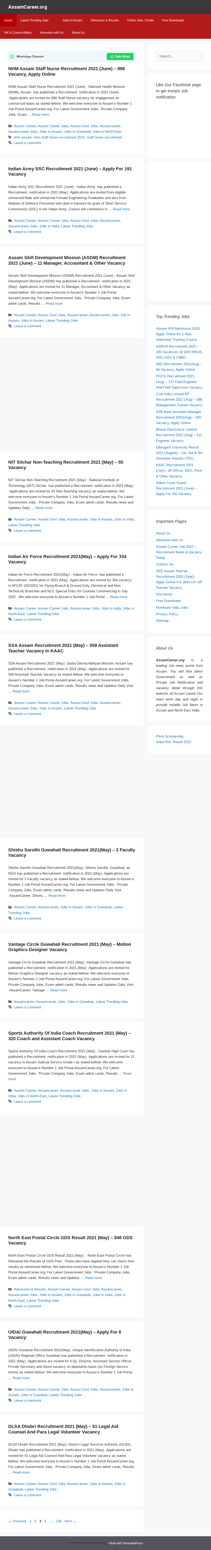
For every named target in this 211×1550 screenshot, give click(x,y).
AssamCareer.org (27, 7)
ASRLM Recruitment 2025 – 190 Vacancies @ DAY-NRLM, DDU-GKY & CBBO (179, 351)
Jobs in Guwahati (77, 132)
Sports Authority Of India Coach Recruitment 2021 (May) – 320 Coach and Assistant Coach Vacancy (69, 1036)
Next (70, 1521)
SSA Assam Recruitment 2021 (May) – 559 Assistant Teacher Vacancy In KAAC (63, 648)
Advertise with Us (52, 32)
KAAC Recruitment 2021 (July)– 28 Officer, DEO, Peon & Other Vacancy (179, 470)
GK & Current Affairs (18, 32)
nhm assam (23, 137)
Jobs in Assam (72, 20)
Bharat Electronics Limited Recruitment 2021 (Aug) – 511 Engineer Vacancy (179, 435)
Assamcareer (110, 126)
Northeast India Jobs (172, 608)
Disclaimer (164, 594)
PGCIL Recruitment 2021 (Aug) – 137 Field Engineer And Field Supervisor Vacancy (179, 381)
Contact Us (164, 564)
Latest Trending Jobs (35, 20)
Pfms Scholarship (170, 736)
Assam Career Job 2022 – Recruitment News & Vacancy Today (179, 552)
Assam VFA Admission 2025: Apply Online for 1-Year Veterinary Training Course (178, 334)
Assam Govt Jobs (84, 126)
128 (59, 1521)
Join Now (122, 56)
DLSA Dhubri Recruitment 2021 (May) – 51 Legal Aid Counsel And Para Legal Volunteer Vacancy (63, 1429)
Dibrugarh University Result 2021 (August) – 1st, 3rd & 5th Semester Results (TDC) (179, 452)
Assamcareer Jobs (22, 132)
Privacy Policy (167, 614)
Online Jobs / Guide (140, 20)
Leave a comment (27, 143)
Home (8, 20)
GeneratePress (132, 1543)
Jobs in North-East (107, 132)
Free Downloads (173, 20)
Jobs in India (49, 226)
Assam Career (25, 126)
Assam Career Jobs (53, 126)
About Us (78, 32)
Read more (40, 115)
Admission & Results (105, 20)
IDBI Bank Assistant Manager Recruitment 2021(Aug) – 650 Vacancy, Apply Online (178, 417)
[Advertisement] (72, 395)
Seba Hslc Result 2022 (173, 742)
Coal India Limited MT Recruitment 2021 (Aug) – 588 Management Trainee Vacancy (179, 399)
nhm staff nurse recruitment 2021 (59, 137)
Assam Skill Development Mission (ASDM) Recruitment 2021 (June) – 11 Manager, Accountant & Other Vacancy (66, 260)
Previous (17, 1521)
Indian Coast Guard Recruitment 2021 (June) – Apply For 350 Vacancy (176, 488)
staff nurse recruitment (104, 137)
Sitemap (162, 621)
